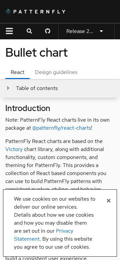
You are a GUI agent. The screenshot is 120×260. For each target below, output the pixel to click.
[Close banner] (109, 201)
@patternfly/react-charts (61, 127)
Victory (14, 149)
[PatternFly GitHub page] (48, 31)
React (17, 72)
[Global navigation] (9, 31)
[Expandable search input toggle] (29, 31)
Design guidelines (56, 72)
